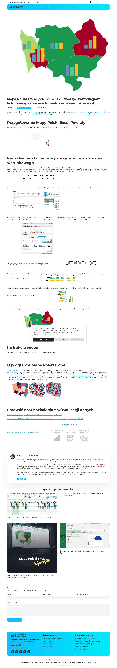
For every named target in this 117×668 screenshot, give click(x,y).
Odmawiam (77, 339)
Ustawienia (62, 339)
